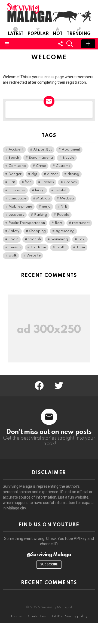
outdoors (16, 215)
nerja (46, 206)
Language (17, 198)
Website (33, 255)
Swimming (59, 239)
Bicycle (68, 157)
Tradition (38, 247)
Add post (88, 43)
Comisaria (17, 166)
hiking (40, 190)
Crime (41, 166)
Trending (79, 34)
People (63, 215)
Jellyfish (60, 190)
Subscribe (49, 564)
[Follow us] (60, 43)
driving (73, 174)
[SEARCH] (69, 43)
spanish (34, 239)
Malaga (43, 198)
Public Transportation (26, 223)
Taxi (81, 239)
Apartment (71, 149)
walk (12, 255)
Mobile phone (20, 206)
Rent (58, 223)
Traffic (61, 247)
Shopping (37, 231)
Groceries (16, 190)
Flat (11, 182)
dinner (52, 174)
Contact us (37, 616)
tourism (14, 247)
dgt (34, 174)
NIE (63, 206)
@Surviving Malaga (49, 554)
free (28, 182)
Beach (13, 157)
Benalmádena (41, 157)
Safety (13, 231)
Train (80, 247)
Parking (40, 215)
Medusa (67, 198)
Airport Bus (42, 149)
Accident (15, 149)
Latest (15, 34)
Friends (47, 182)
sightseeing (65, 231)
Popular (38, 34)
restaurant (81, 223)
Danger (15, 174)
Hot (58, 34)
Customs (63, 166)
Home (16, 616)
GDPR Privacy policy (69, 616)
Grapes (70, 182)
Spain (13, 239)
